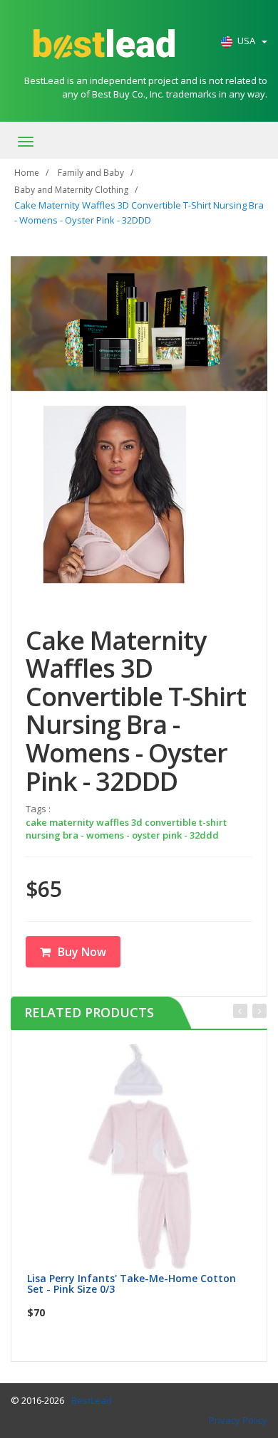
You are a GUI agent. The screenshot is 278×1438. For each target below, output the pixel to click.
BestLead (91, 1400)
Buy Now (82, 952)
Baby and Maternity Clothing (71, 190)
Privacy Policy (238, 1420)
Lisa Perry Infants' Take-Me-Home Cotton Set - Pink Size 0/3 (131, 1283)
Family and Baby (91, 173)
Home (26, 173)
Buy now (149, 1059)
